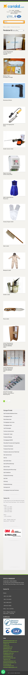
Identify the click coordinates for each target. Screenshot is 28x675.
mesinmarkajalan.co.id (8, 665)
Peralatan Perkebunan (8, 446)
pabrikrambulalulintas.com (9, 661)
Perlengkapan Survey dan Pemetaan (11, 490)
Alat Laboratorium (8, 454)
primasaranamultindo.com (9, 658)
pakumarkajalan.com (8, 656)
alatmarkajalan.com (7, 647)
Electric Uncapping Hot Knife (8, 125)
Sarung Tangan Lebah (8, 221)
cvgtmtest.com (6, 659)
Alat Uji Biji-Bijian (7, 460)
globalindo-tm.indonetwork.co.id (10, 651)
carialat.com (6, 643)
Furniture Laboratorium (9, 431)
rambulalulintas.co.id (8, 654)
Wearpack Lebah (7, 270)
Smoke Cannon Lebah (8, 148)
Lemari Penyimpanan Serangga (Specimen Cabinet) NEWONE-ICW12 (8, 345)
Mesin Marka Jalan (7, 419)
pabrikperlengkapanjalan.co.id (10, 667)
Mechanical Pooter (7, 100)
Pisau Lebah (6, 319)
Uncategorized (7, 487)
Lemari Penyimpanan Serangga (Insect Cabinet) (8, 53)
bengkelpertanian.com (8, 653)
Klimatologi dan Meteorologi (10, 469)
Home (4, 27)
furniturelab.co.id (7, 650)
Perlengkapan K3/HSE (8, 440)
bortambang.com (7, 664)
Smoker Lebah (6, 294)
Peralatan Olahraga (8, 437)
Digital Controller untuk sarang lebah (7, 173)
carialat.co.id (6, 645)
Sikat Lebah (6, 246)
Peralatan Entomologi (8, 475)
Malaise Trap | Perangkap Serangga (8, 76)
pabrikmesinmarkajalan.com (9, 662)
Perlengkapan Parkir (8, 416)
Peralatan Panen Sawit (8, 449)
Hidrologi (6, 481)
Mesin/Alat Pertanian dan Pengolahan (12, 443)
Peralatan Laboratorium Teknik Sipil (11, 452)
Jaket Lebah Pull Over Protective (8, 198)
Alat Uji (5, 457)
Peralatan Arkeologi (8, 484)
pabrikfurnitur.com (7, 648)
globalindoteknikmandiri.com (10, 642)
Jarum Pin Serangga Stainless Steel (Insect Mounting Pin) (8, 393)
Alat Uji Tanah (7, 466)
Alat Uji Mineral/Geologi (9, 463)
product (8, 27)
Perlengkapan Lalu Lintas (9, 422)
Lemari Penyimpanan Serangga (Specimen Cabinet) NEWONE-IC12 (8, 369)
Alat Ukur (6, 478)
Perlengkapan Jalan (8, 425)
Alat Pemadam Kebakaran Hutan (10, 413)
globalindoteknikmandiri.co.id (10, 640)
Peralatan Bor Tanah (8, 434)
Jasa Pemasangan (7, 428)
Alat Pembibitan (7, 472)
